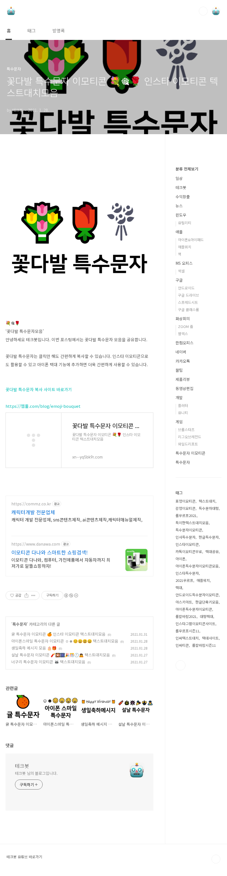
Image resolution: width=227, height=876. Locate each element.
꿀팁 (179, 370)
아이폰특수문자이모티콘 (194, 609)
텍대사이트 (210, 638)
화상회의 (183, 318)
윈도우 (181, 215)
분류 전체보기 (187, 169)
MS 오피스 (184, 263)
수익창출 (183, 196)
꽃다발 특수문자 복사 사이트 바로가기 (39, 389)
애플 (179, 232)
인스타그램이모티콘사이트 (195, 623)
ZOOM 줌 (185, 326)
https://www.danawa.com (35, 544)
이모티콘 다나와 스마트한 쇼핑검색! (49, 552)
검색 (203, 11)
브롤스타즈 (186, 429)
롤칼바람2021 (186, 616)
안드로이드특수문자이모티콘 (197, 594)
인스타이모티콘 (187, 544)
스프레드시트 (188, 302)
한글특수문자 (209, 537)
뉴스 (179, 205)
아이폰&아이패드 (191, 239)
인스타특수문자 (187, 573)
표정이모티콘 (185, 501)
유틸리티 (184, 222)
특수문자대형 (209, 508)
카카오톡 (183, 361)
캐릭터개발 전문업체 (33, 512)
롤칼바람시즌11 (204, 645)
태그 (31, 30)
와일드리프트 (188, 444)
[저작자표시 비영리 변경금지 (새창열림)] (70, 595)
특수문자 (19, 624)
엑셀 (181, 271)
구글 (179, 280)
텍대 (179, 587)
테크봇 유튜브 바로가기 (24, 857)
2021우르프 (184, 580)
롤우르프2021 (186, 515)
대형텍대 (206, 616)
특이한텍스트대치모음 (192, 522)
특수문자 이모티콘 (190, 453)
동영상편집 (185, 388)
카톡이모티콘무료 (189, 551)
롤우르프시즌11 (187, 630)
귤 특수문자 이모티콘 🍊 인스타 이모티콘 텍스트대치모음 (58, 634)
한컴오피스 (185, 342)
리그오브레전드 (189, 436)
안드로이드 (186, 288)
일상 (179, 178)
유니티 (183, 412)
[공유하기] (26, 595)
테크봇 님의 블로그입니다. (36, 773)
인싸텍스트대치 (187, 638)
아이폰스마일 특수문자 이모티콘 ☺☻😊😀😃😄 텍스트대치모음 (64, 641)
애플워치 (184, 246)
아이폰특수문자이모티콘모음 (197, 566)
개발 (179, 397)
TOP (215, 859)
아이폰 (180, 558)
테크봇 (22, 765)
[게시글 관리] (33, 595)
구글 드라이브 (188, 295)
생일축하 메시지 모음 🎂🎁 (33, 648)
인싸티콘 (182, 645)
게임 (179, 421)
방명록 (58, 30)
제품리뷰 (183, 379)
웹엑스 (183, 333)
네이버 (181, 352)
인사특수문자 (185, 537)
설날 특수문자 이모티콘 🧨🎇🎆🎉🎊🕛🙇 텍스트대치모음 (60, 655)
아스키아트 (184, 602)
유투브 (180, 665)
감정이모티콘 (185, 508)
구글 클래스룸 (188, 309)
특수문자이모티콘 (189, 530)
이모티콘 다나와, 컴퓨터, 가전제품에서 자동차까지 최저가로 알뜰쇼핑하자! (60, 562)
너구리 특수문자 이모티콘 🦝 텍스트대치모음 (48, 661)
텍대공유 (212, 551)
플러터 (183, 405)
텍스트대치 (207, 501)
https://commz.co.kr (31, 503)
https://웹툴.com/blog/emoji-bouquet (43, 406)
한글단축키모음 (207, 602)
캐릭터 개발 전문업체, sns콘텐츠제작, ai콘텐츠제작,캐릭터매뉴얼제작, (76, 519)
